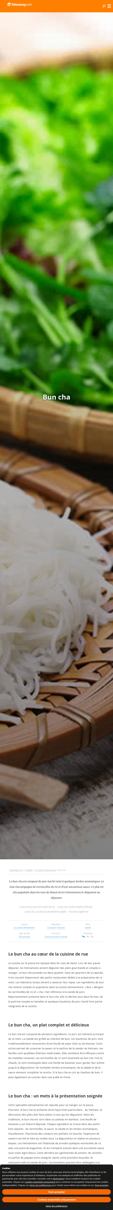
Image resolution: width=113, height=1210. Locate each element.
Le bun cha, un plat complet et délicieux (74, 906)
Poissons (61, 927)
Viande (88, 927)
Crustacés (51, 927)
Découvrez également (78, 911)
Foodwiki (29, 870)
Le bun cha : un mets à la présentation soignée (45, 911)
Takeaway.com (15, 870)
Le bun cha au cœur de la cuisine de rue (37, 906)
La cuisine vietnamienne (45, 870)
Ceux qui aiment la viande (56, 936)
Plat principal (24, 936)
